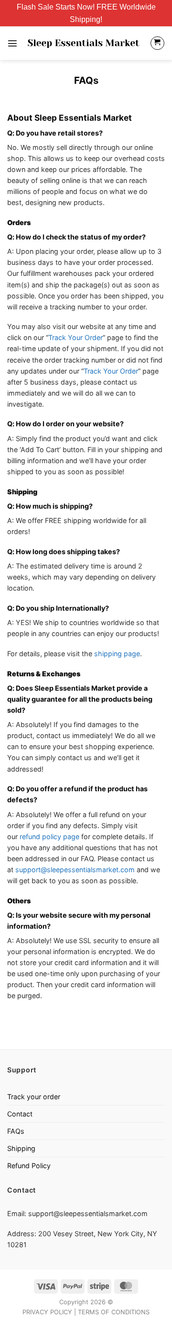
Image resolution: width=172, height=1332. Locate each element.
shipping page (117, 653)
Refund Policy (29, 1165)
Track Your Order (75, 337)
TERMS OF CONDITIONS (114, 1312)
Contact (19, 1114)
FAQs (15, 1131)
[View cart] (157, 43)
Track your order (33, 1097)
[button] (12, 43)
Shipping (21, 1148)
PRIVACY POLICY (47, 1312)
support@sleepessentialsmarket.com (75, 869)
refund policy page (49, 836)
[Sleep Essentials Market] (83, 43)
